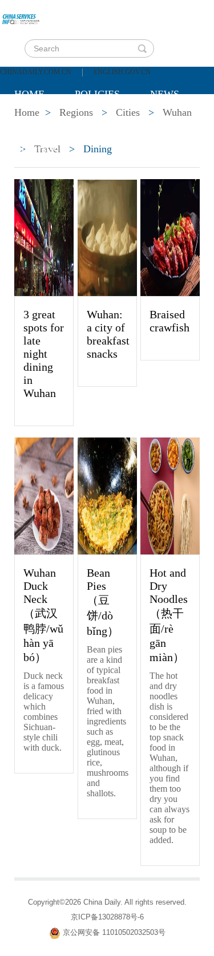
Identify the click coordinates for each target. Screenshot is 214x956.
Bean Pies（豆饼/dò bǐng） (103, 601)
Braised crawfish (169, 321)
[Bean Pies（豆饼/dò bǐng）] (107, 495)
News (164, 94)
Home (29, 94)
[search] (142, 48)
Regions (36, 151)
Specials (38, 122)
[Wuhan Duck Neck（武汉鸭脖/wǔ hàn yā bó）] (44, 495)
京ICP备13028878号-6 (107, 917)
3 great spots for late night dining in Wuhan (43, 353)
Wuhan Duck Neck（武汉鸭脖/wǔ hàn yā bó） (43, 614)
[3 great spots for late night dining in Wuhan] (44, 237)
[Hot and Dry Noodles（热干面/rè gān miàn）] (170, 495)
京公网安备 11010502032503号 (114, 932)
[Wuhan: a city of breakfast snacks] (107, 237)
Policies (97, 94)
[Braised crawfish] (170, 237)
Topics (109, 122)
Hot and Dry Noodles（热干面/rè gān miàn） (169, 614)
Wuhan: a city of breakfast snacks (108, 334)
